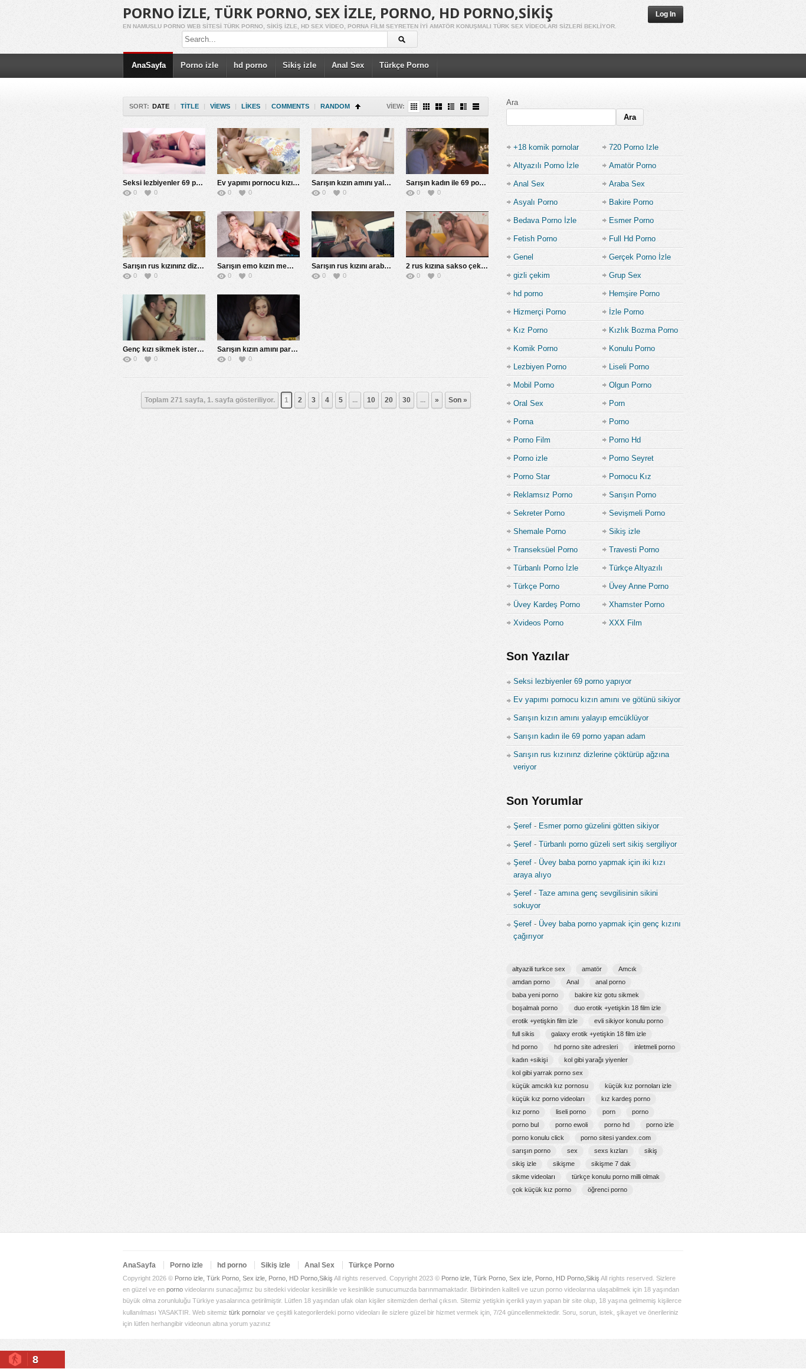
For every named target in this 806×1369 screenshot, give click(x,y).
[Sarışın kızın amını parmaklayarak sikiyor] (258, 317)
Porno (619, 421)
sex (572, 1150)
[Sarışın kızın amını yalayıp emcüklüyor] (353, 151)
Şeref (522, 825)
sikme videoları (533, 1176)
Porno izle (199, 65)
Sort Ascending (358, 106)
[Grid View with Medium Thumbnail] (439, 106)
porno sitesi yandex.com (616, 1137)
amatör (592, 968)
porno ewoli (571, 1124)
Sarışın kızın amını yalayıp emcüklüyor (376, 183)
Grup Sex (625, 275)
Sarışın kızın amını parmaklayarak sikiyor (286, 349)
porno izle (660, 1124)
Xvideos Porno (538, 622)
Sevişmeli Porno (637, 513)
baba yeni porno (535, 994)
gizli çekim (531, 275)
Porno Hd (625, 439)
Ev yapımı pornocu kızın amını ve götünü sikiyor (296, 183)
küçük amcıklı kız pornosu (550, 1085)
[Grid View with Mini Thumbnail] (414, 106)
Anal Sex (348, 65)
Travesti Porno (634, 549)
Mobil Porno (533, 385)
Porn (617, 403)
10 (371, 400)
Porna (523, 421)
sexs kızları (611, 1150)
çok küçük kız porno (541, 1189)
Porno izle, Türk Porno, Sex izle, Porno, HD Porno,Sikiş (338, 12)
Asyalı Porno (535, 202)
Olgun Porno (630, 385)
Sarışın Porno (632, 494)
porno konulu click (538, 1137)
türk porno (243, 1312)
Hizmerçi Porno (539, 311)
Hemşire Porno (634, 293)
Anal (572, 981)
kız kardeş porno (625, 1098)
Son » (457, 400)
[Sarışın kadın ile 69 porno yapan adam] (447, 151)
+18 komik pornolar (546, 147)
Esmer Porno (631, 220)
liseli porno (571, 1111)
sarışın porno (531, 1150)
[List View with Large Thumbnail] (476, 106)
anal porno (610, 981)
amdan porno (531, 981)
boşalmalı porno (535, 1007)
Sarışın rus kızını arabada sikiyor (366, 266)
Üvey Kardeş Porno (546, 604)
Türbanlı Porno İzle (545, 568)
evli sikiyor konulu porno (628, 1020)
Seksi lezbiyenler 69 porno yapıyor (180, 183)
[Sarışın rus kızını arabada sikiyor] (353, 234)
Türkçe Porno (404, 65)
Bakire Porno (631, 202)
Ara (512, 102)
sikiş (650, 1150)
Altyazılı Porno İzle (546, 165)
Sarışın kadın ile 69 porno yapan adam (469, 183)
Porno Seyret (631, 458)
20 (389, 400)
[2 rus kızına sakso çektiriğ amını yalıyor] (447, 234)
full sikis (523, 1033)
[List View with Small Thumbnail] (451, 106)
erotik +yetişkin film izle (545, 1020)
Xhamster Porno (636, 604)
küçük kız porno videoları (548, 1098)
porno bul (525, 1124)
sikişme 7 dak (611, 1163)
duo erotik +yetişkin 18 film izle (617, 1007)
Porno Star (531, 476)
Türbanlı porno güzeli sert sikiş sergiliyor (608, 844)
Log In (666, 14)
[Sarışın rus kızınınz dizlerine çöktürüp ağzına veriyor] (164, 234)
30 (406, 400)
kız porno (525, 1111)
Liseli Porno (629, 366)
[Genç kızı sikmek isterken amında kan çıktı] (164, 317)
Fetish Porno (535, 238)
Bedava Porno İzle (544, 220)
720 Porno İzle (633, 147)
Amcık (627, 968)
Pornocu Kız (630, 476)
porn (608, 1111)
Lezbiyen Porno (539, 366)
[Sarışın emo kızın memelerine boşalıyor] (258, 234)
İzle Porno (626, 311)
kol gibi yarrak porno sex (547, 1072)
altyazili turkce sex (538, 968)
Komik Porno (535, 348)
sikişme (564, 1163)
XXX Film (625, 622)
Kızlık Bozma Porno (643, 330)
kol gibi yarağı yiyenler (596, 1059)
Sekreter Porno (539, 513)
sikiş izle (524, 1163)
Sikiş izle (299, 65)
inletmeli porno (654, 1046)
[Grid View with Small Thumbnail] (426, 106)
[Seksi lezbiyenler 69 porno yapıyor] (164, 151)
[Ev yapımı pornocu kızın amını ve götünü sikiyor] (258, 151)
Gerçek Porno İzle (640, 257)
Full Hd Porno (632, 238)
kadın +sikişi (530, 1059)
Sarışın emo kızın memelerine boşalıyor (283, 266)
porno (640, 1111)
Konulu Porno (632, 348)
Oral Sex (528, 403)
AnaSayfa (149, 65)
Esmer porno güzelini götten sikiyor (599, 825)
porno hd (617, 1124)
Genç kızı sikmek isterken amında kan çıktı (194, 349)
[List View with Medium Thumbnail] (463, 106)
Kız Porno (530, 330)
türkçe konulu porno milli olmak (616, 1176)
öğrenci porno (607, 1189)
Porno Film (532, 439)
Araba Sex (627, 183)
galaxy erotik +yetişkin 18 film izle (598, 1033)
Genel (523, 257)
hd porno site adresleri (586, 1046)
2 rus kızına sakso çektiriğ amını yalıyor (472, 266)
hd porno (250, 65)
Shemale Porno (539, 531)
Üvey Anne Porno (639, 586)
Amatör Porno (632, 165)
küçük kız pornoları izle (638, 1085)
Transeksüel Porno (545, 549)
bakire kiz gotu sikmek (607, 994)
